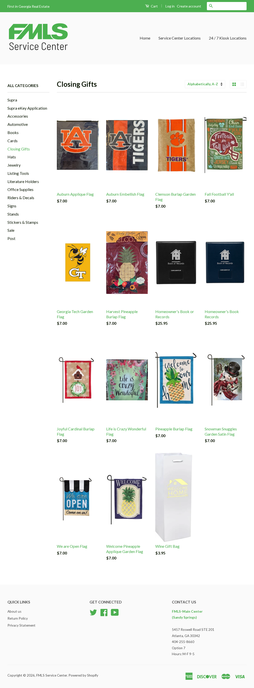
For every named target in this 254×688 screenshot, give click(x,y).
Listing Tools (18, 173)
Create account (189, 6)
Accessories (17, 116)
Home (145, 38)
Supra (12, 99)
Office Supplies (20, 189)
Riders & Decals (20, 197)
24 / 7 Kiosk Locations (228, 38)
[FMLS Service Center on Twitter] (93, 612)
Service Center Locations (180, 38)
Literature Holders (23, 181)
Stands (13, 214)
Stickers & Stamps (22, 222)
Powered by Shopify (83, 675)
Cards (12, 140)
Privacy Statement (21, 625)
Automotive (17, 124)
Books (13, 132)
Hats (11, 156)
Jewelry (14, 165)
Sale (10, 230)
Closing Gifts (18, 148)
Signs (11, 205)
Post (11, 238)
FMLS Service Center (51, 675)
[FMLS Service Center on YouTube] (115, 612)
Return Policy (17, 618)
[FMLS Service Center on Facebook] (104, 612)
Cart (154, 6)
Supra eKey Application (27, 108)
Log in (170, 6)
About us (14, 611)
